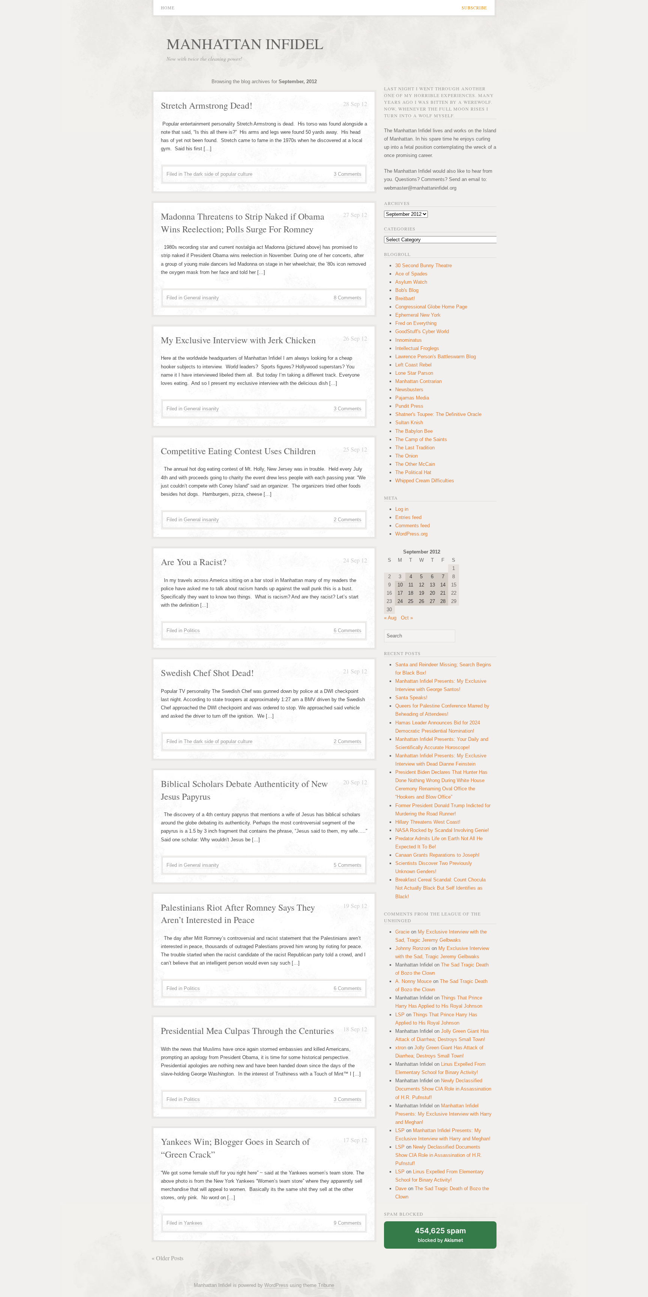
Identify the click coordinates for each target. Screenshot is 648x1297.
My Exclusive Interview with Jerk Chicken (238, 340)
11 (410, 585)
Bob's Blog (406, 290)
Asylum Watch (411, 282)
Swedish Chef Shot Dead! (207, 673)
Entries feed (408, 517)
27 (432, 601)
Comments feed (412, 525)
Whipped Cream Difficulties (424, 480)
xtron (400, 1047)
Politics (192, 630)
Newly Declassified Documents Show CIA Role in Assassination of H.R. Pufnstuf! (443, 1089)
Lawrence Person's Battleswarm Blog (435, 356)
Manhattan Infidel (244, 43)
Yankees (193, 1223)
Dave (400, 1188)
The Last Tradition (415, 447)
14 (443, 585)
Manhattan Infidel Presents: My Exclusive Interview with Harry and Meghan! (443, 1114)
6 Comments (348, 630)
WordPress (276, 1285)
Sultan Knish (409, 422)
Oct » (407, 618)
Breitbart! (405, 298)
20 (432, 593)
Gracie (402, 932)
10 (400, 585)
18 (410, 593)
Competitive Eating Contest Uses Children (238, 451)
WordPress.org (411, 534)
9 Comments (348, 1223)
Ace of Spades (411, 274)
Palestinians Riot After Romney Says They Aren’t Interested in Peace (238, 913)
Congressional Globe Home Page (431, 307)
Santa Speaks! (411, 697)
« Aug (390, 618)
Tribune (326, 1285)
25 (410, 601)
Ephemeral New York (418, 315)
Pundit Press (409, 406)
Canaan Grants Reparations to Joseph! (437, 855)
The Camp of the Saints (421, 439)
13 (432, 585)
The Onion (406, 456)
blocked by (440, 1234)
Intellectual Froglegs (417, 348)
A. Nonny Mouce (413, 981)
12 (421, 585)
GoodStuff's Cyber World (422, 331)
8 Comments (348, 298)
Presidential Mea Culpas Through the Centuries (247, 1031)
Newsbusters (409, 389)
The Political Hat (413, 472)
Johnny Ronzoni (412, 948)
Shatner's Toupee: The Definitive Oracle (438, 414)
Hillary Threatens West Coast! (427, 822)
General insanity (201, 298)
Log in (401, 509)
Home (168, 8)
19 (421, 593)
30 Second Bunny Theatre (423, 265)
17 (400, 593)
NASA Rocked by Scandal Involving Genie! (442, 830)
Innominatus (408, 340)
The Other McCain (415, 464)
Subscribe (474, 8)
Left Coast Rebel (413, 365)
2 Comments (348, 519)
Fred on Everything (415, 323)
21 (443, 593)
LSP (400, 1014)
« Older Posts (167, 1258)
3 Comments (348, 174)
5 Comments (348, 865)
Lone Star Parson (414, 373)
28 (443, 601)
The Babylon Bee (414, 431)
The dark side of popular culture (218, 174)
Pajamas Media (412, 398)
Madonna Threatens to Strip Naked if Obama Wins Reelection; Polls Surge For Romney (242, 222)
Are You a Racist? (193, 562)
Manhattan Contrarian (418, 381)
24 (400, 601)
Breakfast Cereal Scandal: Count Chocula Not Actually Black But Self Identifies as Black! (440, 888)
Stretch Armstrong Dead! (206, 105)
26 (421, 601)
